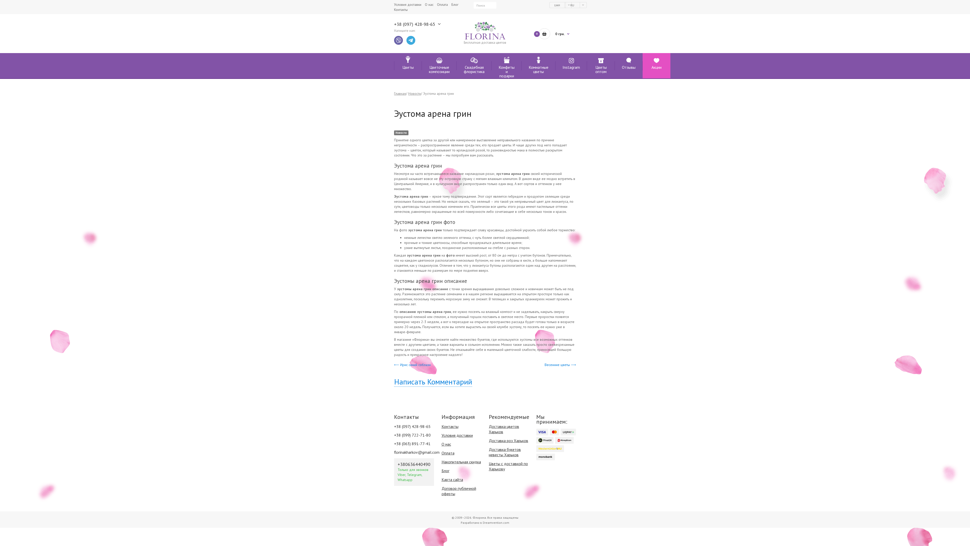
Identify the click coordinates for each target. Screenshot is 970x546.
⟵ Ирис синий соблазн (412, 364)
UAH (557, 5)
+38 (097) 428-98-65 (414, 24)
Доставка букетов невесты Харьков (505, 452)
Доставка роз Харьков (508, 440)
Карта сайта (452, 479)
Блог (445, 470)
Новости (414, 93)
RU (572, 5)
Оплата (448, 453)
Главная (400, 93)
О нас (446, 444)
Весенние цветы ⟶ (560, 364)
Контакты (450, 426)
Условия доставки (457, 435)
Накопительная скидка (461, 461)
